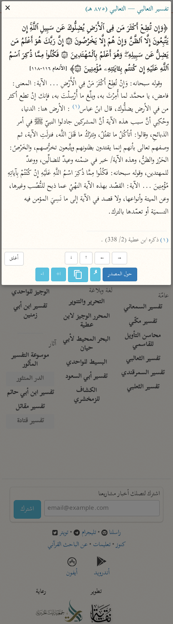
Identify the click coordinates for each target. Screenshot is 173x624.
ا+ (59, 274)
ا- (42, 274)
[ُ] (96, 275)
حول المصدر (120, 274)
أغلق (14, 258)
